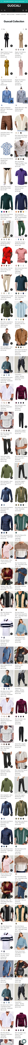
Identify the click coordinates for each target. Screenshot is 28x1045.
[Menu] (1, 10)
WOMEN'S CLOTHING (21, 14)
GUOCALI (3, 14)
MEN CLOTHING (11, 14)
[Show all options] (25, 49)
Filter (4, 29)
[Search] (4, 10)
